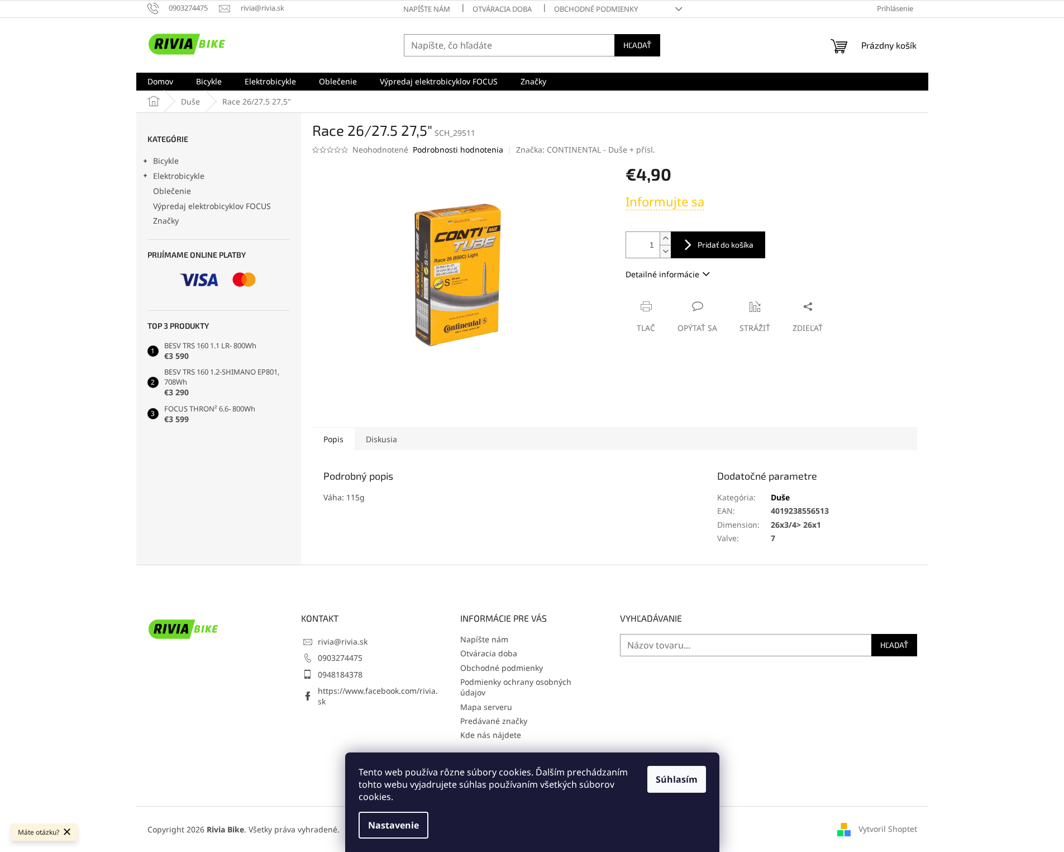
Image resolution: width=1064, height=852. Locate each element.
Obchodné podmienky (596, 9)
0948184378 (340, 674)
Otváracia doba (502, 9)
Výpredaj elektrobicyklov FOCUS (212, 206)
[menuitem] (160, 82)
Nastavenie (393, 825)
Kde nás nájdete (490, 735)
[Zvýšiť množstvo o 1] (665, 238)
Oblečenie (172, 191)
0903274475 (340, 657)
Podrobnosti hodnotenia (458, 149)
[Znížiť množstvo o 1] (665, 251)
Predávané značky (493, 721)
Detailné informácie (662, 274)
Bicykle (166, 160)
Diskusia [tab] (381, 439)
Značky (166, 220)
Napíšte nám (426, 9)
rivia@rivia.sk (343, 641)
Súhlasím (677, 779)
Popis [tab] (333, 439)
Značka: (585, 149)
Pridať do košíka (725, 244)
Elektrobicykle (178, 176)
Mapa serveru (486, 707)
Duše (780, 497)
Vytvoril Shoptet (887, 828)
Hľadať (637, 45)
